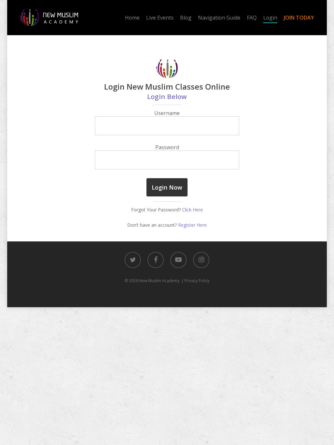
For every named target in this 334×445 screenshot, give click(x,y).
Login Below (167, 96)
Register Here (192, 225)
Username (167, 113)
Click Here (192, 210)
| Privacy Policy (195, 280)
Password (167, 147)
